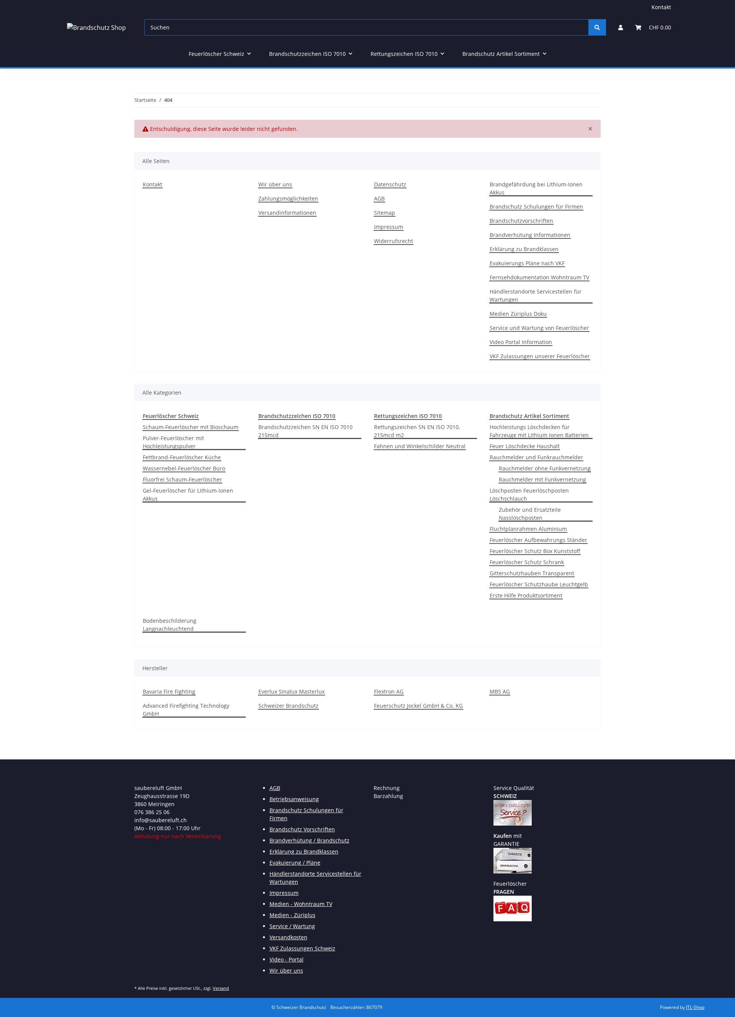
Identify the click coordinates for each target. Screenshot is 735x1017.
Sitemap (384, 212)
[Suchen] (597, 27)
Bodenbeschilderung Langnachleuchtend (169, 624)
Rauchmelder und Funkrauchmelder (536, 457)
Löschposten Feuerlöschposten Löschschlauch (529, 494)
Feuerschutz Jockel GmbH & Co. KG (418, 705)
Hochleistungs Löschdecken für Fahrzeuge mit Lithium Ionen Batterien (539, 431)
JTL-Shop (695, 1007)
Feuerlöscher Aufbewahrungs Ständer (538, 540)
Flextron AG (388, 691)
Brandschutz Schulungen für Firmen (536, 206)
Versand (221, 988)
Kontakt (661, 7)
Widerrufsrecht (393, 241)
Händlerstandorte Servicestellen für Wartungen (535, 295)
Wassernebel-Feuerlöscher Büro (184, 468)
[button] (620, 27)
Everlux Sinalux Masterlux (291, 691)
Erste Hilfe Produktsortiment (526, 595)
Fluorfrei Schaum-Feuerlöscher (182, 479)
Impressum (388, 226)
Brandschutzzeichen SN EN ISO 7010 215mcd (305, 431)
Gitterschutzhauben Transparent (532, 573)
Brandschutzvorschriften (521, 220)
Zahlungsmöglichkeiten (288, 198)
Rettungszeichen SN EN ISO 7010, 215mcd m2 (417, 431)
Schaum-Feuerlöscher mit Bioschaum (190, 427)
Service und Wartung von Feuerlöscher (539, 327)
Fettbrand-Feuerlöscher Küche (182, 457)
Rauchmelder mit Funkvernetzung (542, 479)
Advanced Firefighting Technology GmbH (186, 709)
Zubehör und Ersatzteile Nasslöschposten (530, 513)
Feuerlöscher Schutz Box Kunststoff (535, 551)
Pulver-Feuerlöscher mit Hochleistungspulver (173, 442)
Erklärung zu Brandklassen (524, 249)
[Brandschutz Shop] (96, 27)
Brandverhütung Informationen (530, 234)
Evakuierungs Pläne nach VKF (527, 263)
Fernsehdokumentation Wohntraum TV (539, 277)
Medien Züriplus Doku (518, 313)
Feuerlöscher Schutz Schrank (527, 562)
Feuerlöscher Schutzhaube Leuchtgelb (539, 584)
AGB (379, 198)
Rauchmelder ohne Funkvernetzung (545, 468)
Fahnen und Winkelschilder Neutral (420, 446)
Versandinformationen (287, 212)
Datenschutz (390, 184)
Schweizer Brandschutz (288, 705)
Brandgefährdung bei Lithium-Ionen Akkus (536, 188)
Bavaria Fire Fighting (169, 691)
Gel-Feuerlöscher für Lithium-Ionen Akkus (188, 494)
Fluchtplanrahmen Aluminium (528, 528)
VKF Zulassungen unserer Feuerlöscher (540, 356)
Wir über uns (275, 184)
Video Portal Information (521, 342)
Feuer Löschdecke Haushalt (525, 446)
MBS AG (500, 691)
